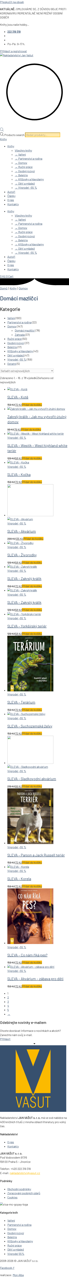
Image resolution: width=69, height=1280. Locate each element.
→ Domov (21, 162)
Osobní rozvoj (15, 343)
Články (11, 196)
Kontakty (13, 204)
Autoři (11, 191)
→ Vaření (20, 154)
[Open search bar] (2, 130)
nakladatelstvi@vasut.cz (25, 1173)
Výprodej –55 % (16, 359)
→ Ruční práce (24, 167)
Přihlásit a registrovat (13, 51)
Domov (23, 288)
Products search (14, 135)
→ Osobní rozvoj (25, 171)
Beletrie (12, 347)
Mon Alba (18, 1275)
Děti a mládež (15, 355)
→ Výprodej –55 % (26, 187)
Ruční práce (14, 338)
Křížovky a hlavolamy (20, 351)
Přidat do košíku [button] (32, 404)
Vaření (11, 318)
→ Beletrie (21, 175)
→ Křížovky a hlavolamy (29, 179)
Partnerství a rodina (19, 322)
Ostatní (11, 363)
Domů (4, 288)
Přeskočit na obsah (12, 2)
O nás (10, 200)
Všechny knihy (23, 150)
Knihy (3, 139)
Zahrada (20, 334)
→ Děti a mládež (25, 183)
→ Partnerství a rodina (28, 158)
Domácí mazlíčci (25, 330)
